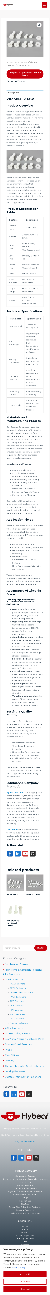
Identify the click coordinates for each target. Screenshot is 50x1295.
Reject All (25, 1289)
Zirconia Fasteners (19, 1023)
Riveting (9, 1060)
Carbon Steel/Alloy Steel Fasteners (24, 1066)
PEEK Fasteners (18, 988)
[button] (39, 25)
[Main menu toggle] (44, 4)
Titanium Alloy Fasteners (18, 1033)
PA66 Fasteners (17, 984)
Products (25, 1232)
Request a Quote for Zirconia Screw (25, 73)
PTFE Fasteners (17, 1014)
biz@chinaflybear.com (25, 1141)
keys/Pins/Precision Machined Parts (24, 1039)
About (25, 1229)
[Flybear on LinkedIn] (17, 853)
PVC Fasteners (17, 1018)
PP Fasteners (16, 1010)
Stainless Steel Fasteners (18, 1044)
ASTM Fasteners (14, 1028)
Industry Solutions (25, 1238)
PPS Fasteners (17, 1001)
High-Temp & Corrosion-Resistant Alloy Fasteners (25, 1179)
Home (9, 62)
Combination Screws (16, 964)
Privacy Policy (18, 1267)
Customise (25, 1281)
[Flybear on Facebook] (10, 853)
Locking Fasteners (15, 1071)
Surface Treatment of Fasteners (23, 1077)
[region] (25, 1270)
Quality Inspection (25, 1235)
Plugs (8, 1050)
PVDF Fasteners (18, 997)
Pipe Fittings (12, 1055)
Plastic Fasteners (21, 62)
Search (40, 948)
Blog (25, 1242)
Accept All (25, 1274)
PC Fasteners (16, 1005)
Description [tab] (13, 92)
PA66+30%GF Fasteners (21, 992)
